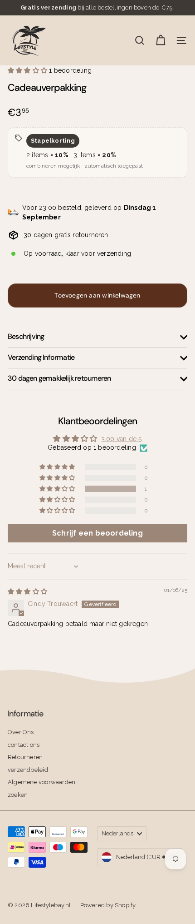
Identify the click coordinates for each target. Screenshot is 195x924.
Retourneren (25, 757)
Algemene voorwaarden (41, 782)
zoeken (18, 794)
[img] (27, 591)
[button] (28, 70)
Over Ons (21, 732)
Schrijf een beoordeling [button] (97, 533)
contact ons (23, 744)
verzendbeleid (28, 769)
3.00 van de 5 (121, 438)
